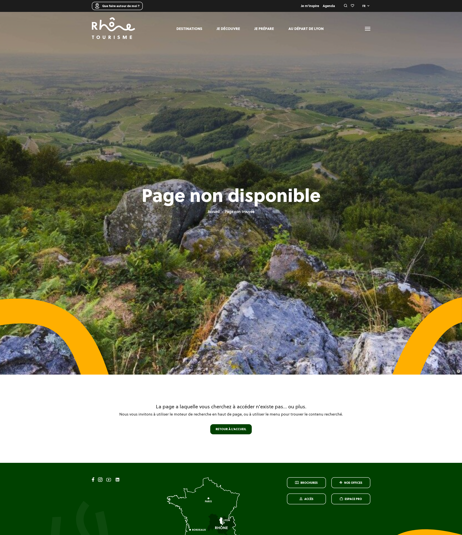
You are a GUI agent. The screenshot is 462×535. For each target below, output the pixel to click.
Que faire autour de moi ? (121, 6)
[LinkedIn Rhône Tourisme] (117, 480)
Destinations (189, 28)
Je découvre (228, 28)
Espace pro (353, 499)
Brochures (309, 483)
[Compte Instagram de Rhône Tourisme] (100, 480)
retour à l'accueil (231, 429)
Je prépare (264, 28)
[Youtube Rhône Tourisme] (108, 480)
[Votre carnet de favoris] (352, 6)
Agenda (329, 6)
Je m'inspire (310, 6)
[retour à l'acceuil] (113, 28)
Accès (308, 499)
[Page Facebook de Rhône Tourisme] (93, 480)
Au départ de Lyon (306, 28)
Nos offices (353, 483)
